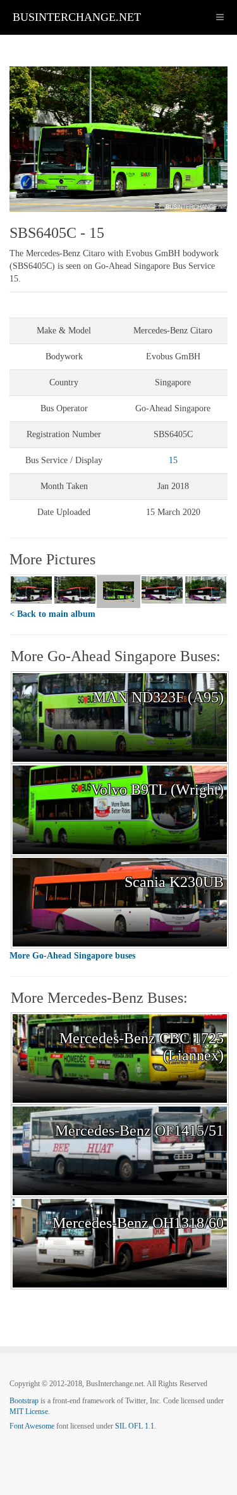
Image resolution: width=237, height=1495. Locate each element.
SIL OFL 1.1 (134, 1426)
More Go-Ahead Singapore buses (72, 955)
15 (173, 460)
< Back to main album (52, 614)
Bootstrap (24, 1400)
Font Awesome (31, 1426)
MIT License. (29, 1411)
